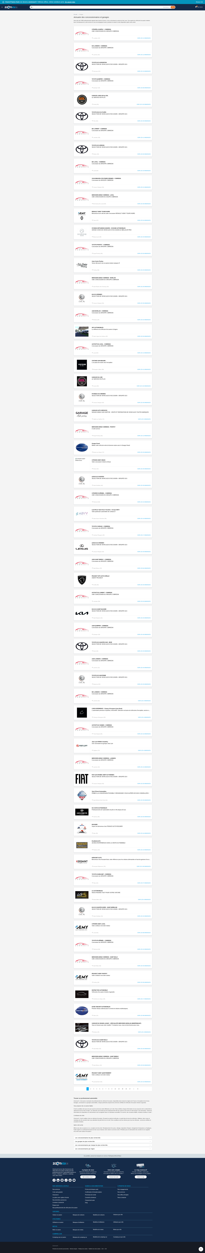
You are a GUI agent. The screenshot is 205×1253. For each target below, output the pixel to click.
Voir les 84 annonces (144, 568)
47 (130, 1089)
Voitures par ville (118, 1214)
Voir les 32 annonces (144, 916)
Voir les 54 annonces (144, 220)
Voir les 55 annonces (144, 816)
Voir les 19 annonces (144, 170)
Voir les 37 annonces (144, 883)
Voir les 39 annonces (144, 800)
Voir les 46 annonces (144, 468)
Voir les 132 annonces (144, 104)
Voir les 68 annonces (144, 87)
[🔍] (173, 7)
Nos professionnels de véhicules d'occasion (65, 1207)
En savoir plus (70, 2)
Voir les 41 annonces (144, 369)
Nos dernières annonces (59, 1200)
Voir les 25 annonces (144, 584)
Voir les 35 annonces (144, 303)
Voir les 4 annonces (144, 700)
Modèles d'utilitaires (98, 1222)
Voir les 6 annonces (144, 899)
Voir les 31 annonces (144, 187)
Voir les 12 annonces (144, 38)
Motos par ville (117, 1229)
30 (122, 1089)
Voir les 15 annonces (144, 767)
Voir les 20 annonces (144, 270)
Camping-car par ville (119, 1237)
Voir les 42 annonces (144, 319)
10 (115, 1089)
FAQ (86, 1202)
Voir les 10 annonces (144, 71)
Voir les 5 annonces (144, 419)
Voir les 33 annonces (144, 237)
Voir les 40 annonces (144, 551)
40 (126, 1089)
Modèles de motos (98, 1229)
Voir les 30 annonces (144, 121)
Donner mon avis (113, 1177)
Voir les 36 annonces (144, 203)
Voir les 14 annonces (144, 352)
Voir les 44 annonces (144, 833)
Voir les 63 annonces (144, 601)
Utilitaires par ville (118, 1222)
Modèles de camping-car (100, 1237)
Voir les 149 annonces (144, 866)
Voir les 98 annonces (144, 1015)
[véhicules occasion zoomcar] (11, 7)
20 (119, 1089)
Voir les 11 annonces (144, 137)
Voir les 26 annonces (144, 286)
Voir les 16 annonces (144, 733)
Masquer (198, 2)
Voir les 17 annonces (144, 535)
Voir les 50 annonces (144, 154)
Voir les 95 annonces (144, 982)
